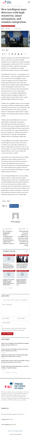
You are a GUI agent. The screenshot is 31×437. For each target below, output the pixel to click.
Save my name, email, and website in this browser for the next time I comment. (14, 329)
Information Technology (9, 255)
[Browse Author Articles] (15, 216)
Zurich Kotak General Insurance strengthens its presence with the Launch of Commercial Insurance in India (23, 238)
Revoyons (19, 434)
